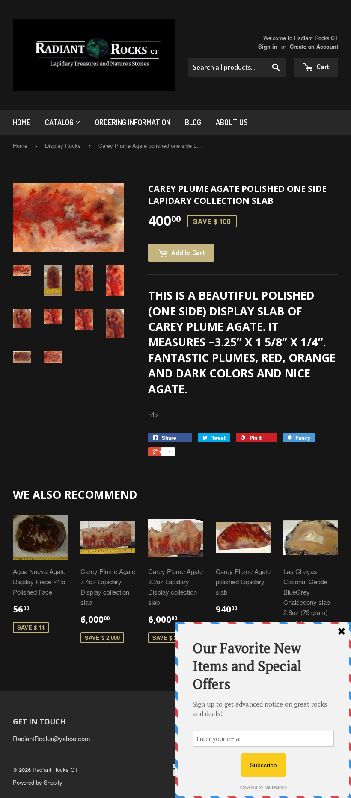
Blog (193, 122)
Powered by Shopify (37, 782)
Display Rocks (63, 145)
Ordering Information (132, 122)
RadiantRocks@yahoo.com (51, 738)
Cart (322, 66)
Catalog (60, 122)
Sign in (267, 46)
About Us (231, 122)
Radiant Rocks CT (55, 770)
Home (21, 122)
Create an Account (314, 46)
